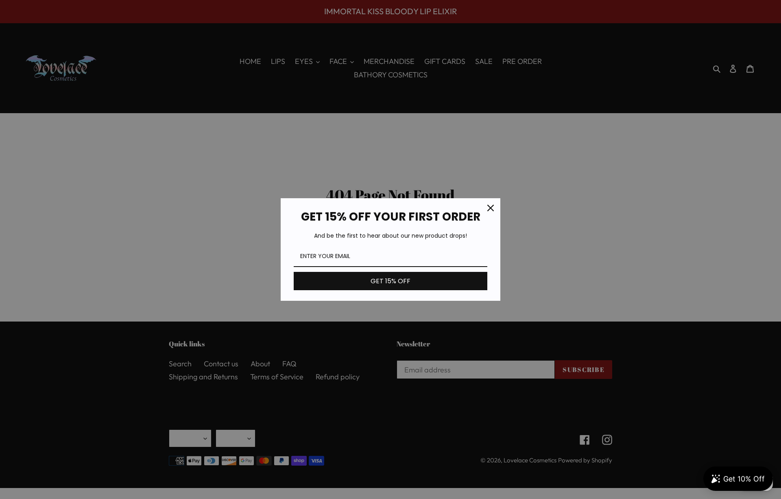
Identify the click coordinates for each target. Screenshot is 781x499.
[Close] (490, 208)
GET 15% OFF (390, 281)
